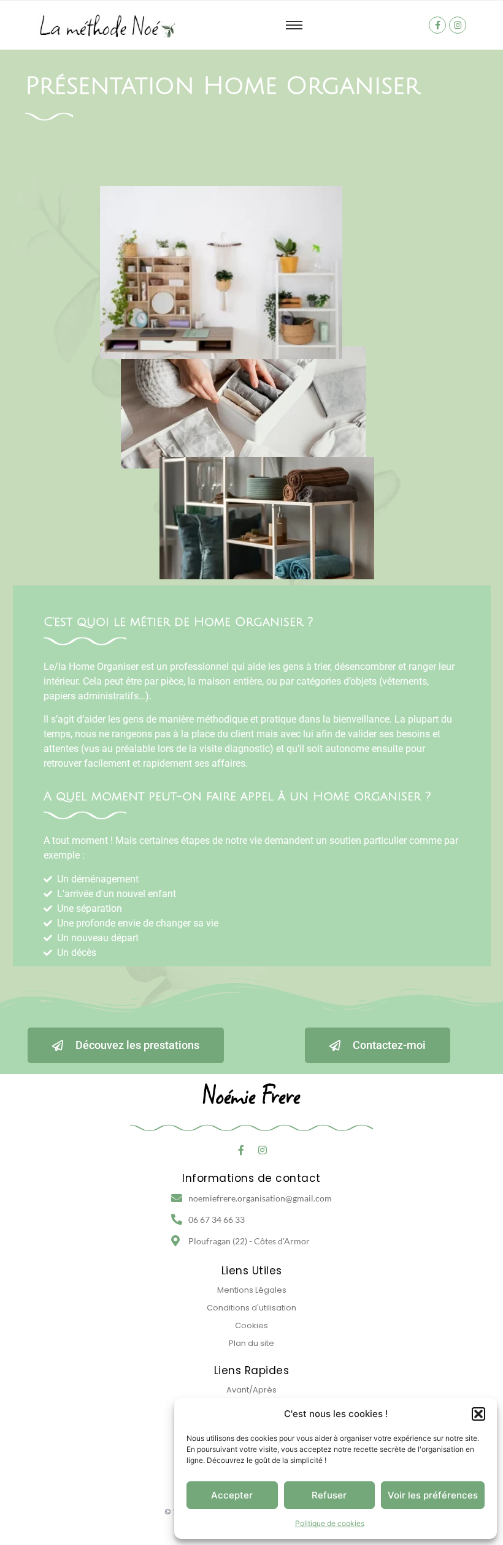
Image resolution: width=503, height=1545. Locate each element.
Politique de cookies (329, 1523)
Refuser (329, 1495)
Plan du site (251, 1343)
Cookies (251, 1325)
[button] (478, 1414)
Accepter (232, 1495)
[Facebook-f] (437, 25)
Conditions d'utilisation (251, 1308)
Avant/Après (251, 1390)
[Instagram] (457, 25)
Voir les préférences (433, 1495)
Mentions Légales (251, 1290)
